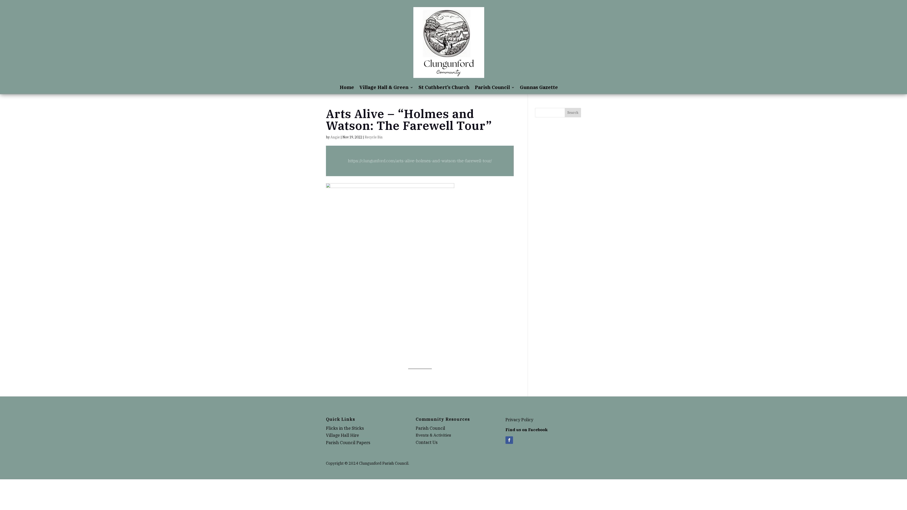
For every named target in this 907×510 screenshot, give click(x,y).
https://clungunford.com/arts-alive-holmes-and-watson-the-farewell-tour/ (420, 160)
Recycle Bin (374, 137)
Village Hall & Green (384, 88)
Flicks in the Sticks (345, 428)
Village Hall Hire (342, 435)
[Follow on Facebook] (509, 440)
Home (347, 88)
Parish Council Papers (348, 442)
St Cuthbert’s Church (444, 88)
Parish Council (492, 88)
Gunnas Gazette (539, 88)
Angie (335, 137)
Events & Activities (433, 435)
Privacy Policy (519, 419)
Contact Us (427, 442)
